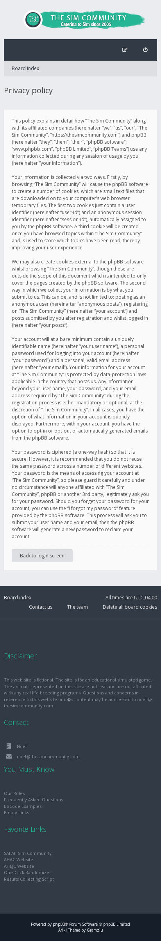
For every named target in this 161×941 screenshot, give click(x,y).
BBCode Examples (22, 806)
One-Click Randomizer (27, 872)
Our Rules (14, 793)
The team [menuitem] (77, 607)
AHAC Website (18, 859)
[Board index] (80, 19)
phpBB (59, 924)
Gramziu (95, 930)
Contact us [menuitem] (40, 607)
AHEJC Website (19, 866)
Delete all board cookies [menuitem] (130, 607)
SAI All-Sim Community (28, 853)
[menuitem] (145, 50)
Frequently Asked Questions (33, 799)
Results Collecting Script (29, 879)
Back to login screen (42, 555)
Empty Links (16, 812)
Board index (25, 68)
